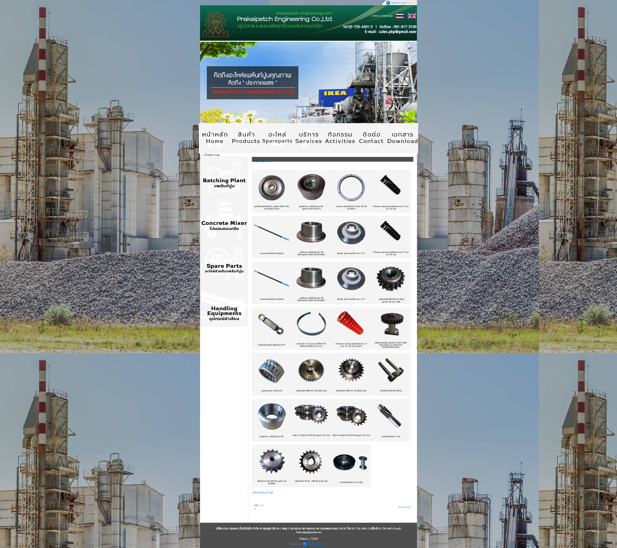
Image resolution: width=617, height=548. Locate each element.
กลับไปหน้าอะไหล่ (262, 492)
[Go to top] (404, 506)
